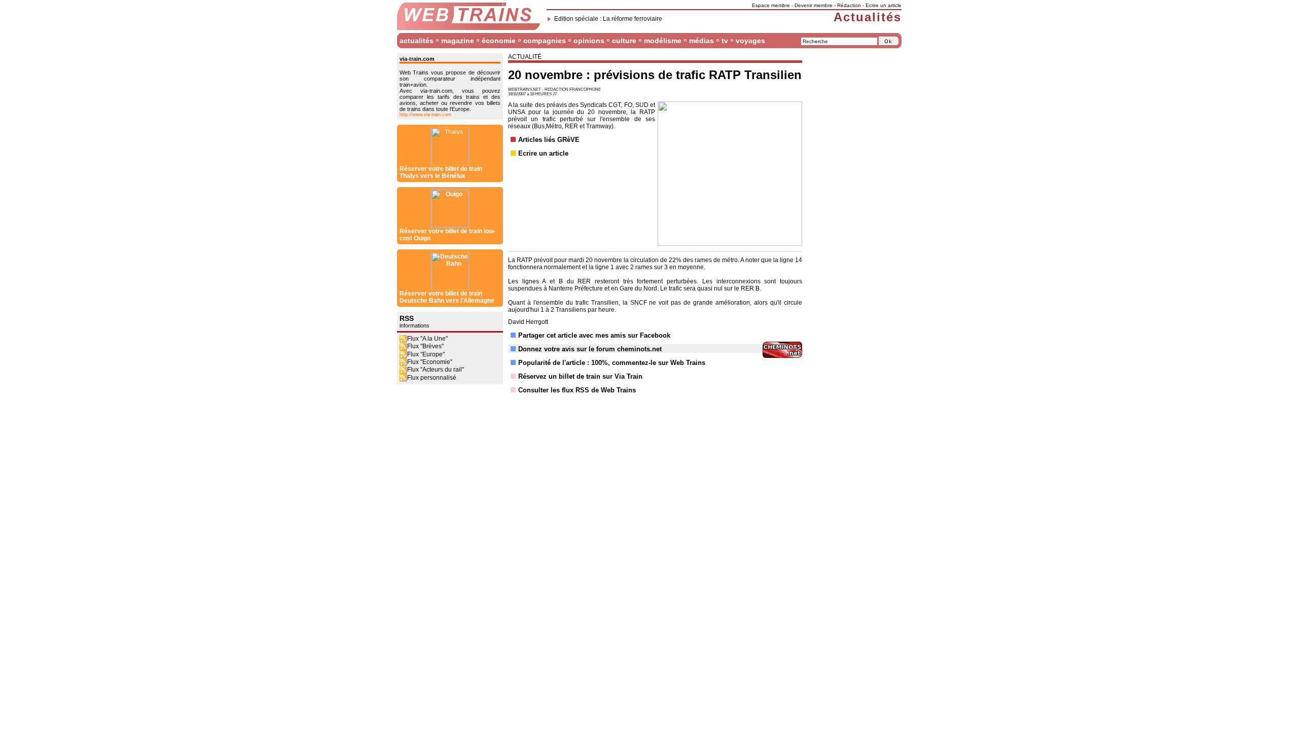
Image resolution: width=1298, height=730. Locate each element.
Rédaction (849, 5)
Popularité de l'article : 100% (563, 363)
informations (414, 325)
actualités (417, 40)
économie (499, 40)
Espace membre (771, 5)
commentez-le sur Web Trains (658, 363)
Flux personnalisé (431, 377)
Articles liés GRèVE (549, 139)
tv (725, 40)
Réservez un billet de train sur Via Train (580, 376)
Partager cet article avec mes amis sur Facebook (594, 335)
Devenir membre (814, 5)
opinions (588, 40)
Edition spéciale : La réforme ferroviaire (608, 18)
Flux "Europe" (426, 354)
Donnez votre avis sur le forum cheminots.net (590, 349)
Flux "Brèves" (425, 346)
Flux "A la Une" (427, 338)
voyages (750, 40)
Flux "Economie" (429, 362)
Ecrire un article (884, 5)
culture (624, 40)
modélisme (662, 40)
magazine (457, 40)
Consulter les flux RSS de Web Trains (577, 390)
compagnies (544, 40)
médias (701, 40)
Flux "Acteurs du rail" (435, 369)
